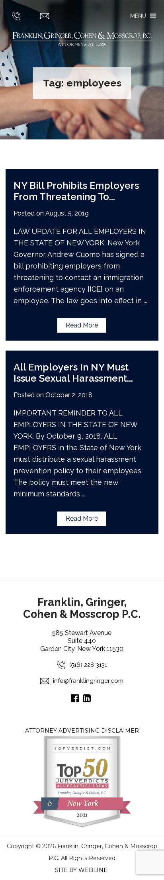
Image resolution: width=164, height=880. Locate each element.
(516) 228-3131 (88, 664)
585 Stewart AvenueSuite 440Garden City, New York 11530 (81, 641)
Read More (82, 325)
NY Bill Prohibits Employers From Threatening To (76, 191)
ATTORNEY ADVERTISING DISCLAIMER (82, 730)
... (112, 196)
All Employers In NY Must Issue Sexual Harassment (71, 372)
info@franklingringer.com (88, 680)
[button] (138, 16)
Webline (92, 870)
